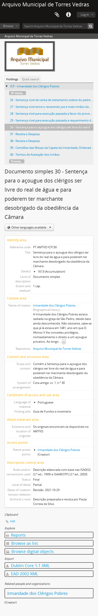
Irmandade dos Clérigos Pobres (54, 305)
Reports (18, 535)
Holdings (12, 79)
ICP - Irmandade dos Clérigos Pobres (34, 86)
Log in (85, 15)
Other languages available (29, 227)
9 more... (17, 161)
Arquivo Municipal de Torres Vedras (57, 349)
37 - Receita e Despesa (25, 134)
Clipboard (57, 14)
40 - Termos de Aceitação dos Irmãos (34, 154)
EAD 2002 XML (24, 573)
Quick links (68, 14)
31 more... (17, 93)
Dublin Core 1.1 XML (30, 565)
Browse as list (24, 543)
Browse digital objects (32, 551)
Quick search (30, 79)
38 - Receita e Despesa (25, 141)
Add (12, 521)
